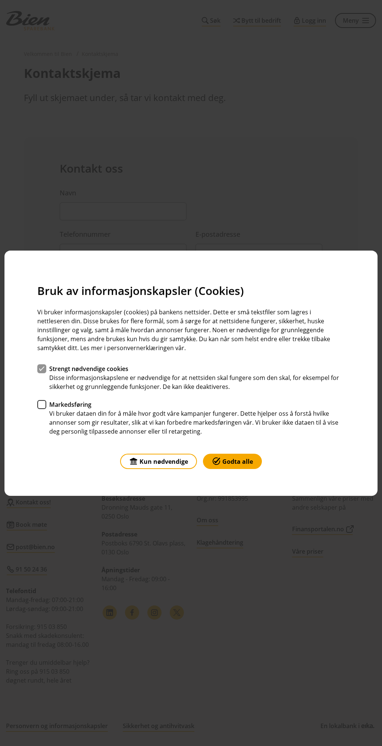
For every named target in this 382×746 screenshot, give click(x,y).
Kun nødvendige (164, 461)
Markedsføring (70, 404)
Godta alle (237, 461)
